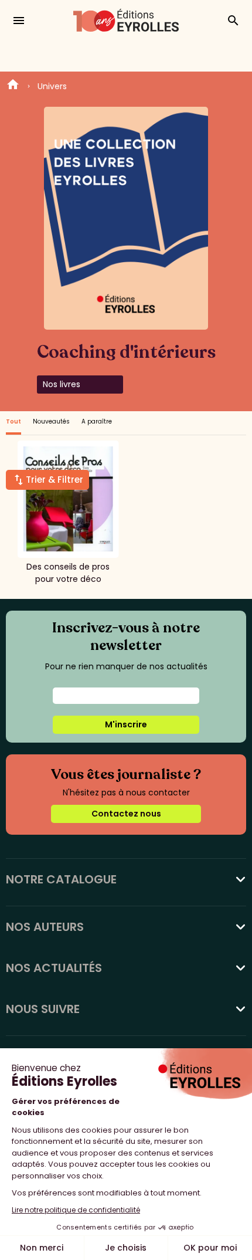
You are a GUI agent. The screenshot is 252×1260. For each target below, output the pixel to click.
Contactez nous (126, 813)
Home (13, 86)
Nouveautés (51, 421)
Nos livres (61, 384)
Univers (52, 86)
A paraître (96, 421)
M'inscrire (126, 724)
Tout (13, 421)
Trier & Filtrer (54, 479)
